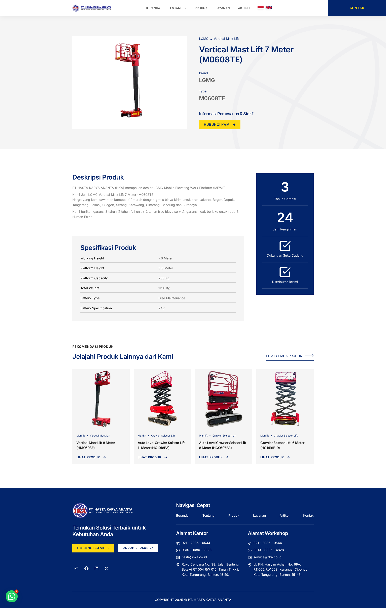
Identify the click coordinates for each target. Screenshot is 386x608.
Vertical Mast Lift (100, 435)
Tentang (175, 8)
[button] (12, 596)
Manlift (80, 435)
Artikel (244, 8)
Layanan (223, 8)
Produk (201, 8)
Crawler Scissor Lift (163, 435)
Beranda (153, 8)
